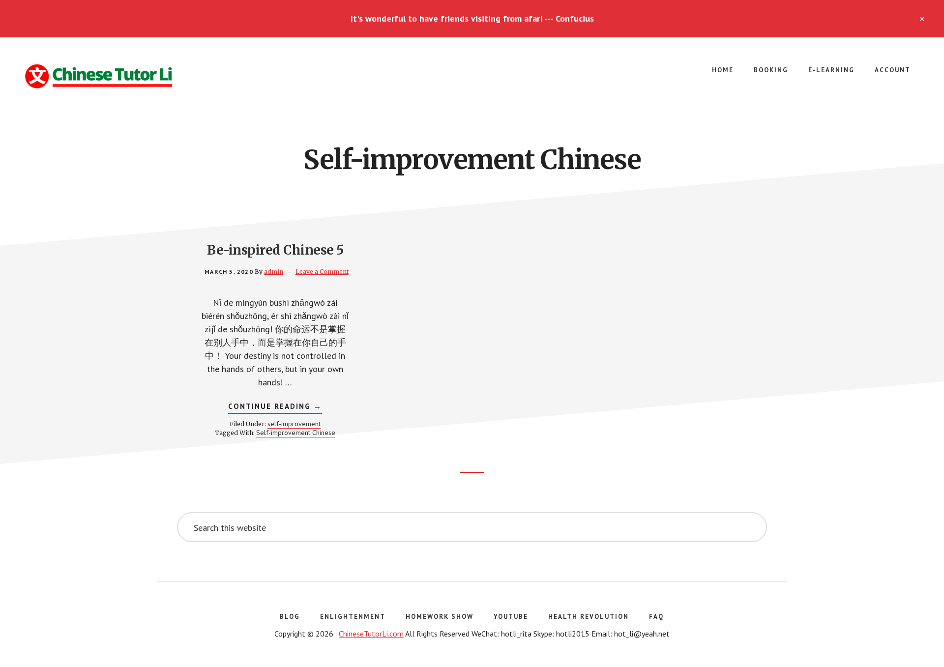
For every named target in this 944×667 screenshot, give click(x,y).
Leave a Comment (322, 271)
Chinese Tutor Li (98, 76)
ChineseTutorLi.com (371, 633)
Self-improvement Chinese (295, 432)
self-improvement (294, 423)
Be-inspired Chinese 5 (275, 250)
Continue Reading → (275, 407)
